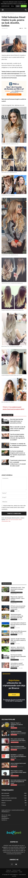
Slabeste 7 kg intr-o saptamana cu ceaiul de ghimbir (17, 724)
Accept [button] (23, 6)
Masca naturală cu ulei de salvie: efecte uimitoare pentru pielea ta (17, 428)
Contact (20, 871)
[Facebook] (3, 31)
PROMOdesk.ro (5, 811)
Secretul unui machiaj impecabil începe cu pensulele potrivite (16, 421)
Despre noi (8, 870)
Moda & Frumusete (10, 13)
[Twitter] (6, 31)
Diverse (12, 611)
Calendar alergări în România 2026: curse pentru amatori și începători (18, 640)
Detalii (17, 6)
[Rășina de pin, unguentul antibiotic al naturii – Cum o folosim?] (5, 598)
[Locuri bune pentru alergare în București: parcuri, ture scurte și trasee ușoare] (5, 625)
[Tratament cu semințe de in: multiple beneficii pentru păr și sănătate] (5, 445)
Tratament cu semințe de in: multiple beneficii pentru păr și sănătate (18, 445)
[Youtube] (16, 864)
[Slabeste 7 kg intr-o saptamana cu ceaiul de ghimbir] (5, 725)
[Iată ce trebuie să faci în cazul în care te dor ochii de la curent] (5, 765)
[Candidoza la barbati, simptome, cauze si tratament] (5, 733)
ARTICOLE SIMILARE (7, 415)
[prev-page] (3, 470)
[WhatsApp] (13, 31)
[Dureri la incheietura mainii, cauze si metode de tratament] (5, 748)
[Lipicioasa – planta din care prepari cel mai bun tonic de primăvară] (5, 649)
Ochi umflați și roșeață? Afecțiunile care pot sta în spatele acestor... (17, 665)
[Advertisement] (13, 549)
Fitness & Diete (14, 634)
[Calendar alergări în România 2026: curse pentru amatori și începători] (5, 640)
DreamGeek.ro (5, 818)
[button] (2, 10)
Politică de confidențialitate (12, 871)
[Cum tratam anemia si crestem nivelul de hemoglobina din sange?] (5, 782)
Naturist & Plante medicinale (16, 592)
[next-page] (5, 470)
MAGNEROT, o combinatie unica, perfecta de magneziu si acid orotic (18, 756)
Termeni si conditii (16, 870)
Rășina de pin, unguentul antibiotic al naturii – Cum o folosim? (17, 598)
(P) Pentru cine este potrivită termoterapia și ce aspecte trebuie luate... (18, 607)
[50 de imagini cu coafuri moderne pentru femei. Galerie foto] (5, 772)
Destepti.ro (4, 816)
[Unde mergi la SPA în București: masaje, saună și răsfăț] (5, 633)
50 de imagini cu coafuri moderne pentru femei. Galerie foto (18, 772)
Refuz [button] (12, 6)
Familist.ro (4, 820)
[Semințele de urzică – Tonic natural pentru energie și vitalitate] (5, 589)
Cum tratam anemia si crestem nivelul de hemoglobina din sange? (18, 781)
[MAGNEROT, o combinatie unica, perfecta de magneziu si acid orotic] (5, 756)
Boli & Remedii (14, 619)
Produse (12, 759)
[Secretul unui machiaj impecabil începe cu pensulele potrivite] (5, 421)
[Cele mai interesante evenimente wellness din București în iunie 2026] (5, 616)
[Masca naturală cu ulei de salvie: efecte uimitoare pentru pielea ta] (5, 428)
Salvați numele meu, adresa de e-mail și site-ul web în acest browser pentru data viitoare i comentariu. (14, 507)
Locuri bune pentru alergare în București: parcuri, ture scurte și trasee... (18, 624)
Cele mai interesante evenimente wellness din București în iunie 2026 (17, 616)
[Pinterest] (10, 31)
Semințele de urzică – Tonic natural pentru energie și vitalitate (18, 589)
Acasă (3, 13)
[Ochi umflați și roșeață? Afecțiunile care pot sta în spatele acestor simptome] (5, 665)
